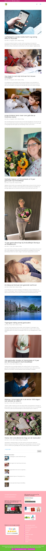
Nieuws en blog (21, 40)
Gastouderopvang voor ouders (31, 527)
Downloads (27, 530)
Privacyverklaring (31, 549)
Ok (12, 549)
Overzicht (27, 538)
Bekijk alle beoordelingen (30, 501)
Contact (26, 541)
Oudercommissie (28, 539)
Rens (8, 40)
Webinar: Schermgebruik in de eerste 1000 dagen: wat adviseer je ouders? (22, 400)
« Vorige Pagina (8, 449)
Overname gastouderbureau (10, 496)
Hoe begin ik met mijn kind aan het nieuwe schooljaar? (20, 77)
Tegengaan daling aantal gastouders (18, 323)
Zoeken (39, 451)
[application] (13, 509)
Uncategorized (25, 439)
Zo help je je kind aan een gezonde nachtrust (21, 285)
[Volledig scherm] (20, 512)
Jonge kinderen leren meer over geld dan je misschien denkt (20, 116)
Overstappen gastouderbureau (10, 494)
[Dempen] (18, 512)
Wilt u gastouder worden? (30, 525)
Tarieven (27, 532)
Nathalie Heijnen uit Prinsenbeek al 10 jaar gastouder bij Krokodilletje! (20, 180)
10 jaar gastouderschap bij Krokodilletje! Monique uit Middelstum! (22, 243)
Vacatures (27, 536)
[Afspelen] (6, 512)
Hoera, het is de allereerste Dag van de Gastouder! (23, 438)
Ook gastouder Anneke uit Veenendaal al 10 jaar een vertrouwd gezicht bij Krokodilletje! (22, 361)
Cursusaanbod (28, 528)
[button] (12, 530)
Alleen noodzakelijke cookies (20, 549)
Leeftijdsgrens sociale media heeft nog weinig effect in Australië (21, 38)
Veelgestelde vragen (29, 534)
